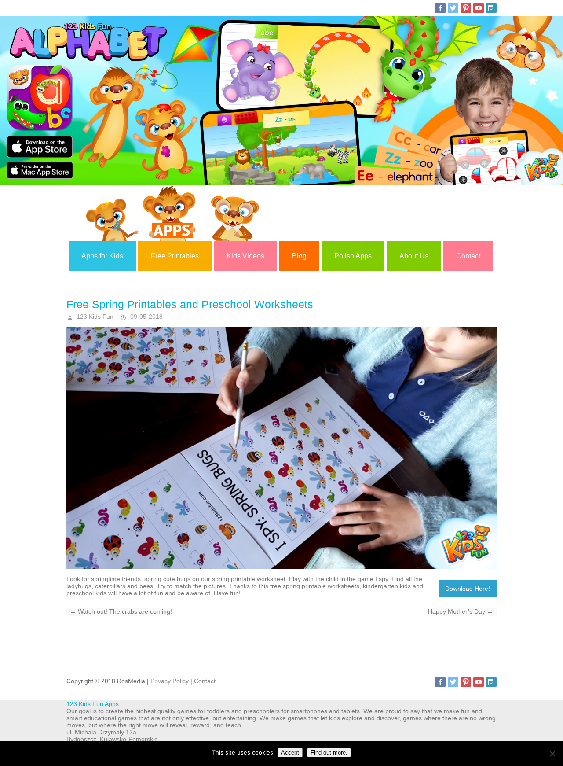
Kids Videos (245, 256)
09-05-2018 (145, 316)
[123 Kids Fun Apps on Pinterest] (466, 8)
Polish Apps (353, 256)
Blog (299, 256)
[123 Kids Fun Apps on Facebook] (440, 8)
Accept (290, 752)
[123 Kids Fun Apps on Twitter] (453, 8)
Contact (468, 256)
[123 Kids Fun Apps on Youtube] (478, 8)
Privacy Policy (169, 681)
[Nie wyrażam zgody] (552, 753)
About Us (413, 256)
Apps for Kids (102, 256)
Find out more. (329, 752)
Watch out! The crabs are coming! (121, 611)
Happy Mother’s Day (460, 611)
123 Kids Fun (94, 316)
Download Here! (467, 588)
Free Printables (175, 256)
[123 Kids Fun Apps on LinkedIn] (491, 8)
